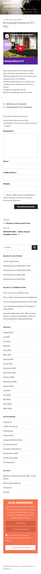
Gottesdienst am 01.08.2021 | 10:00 (17, 270)
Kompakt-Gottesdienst (16, 104)
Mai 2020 (7, 400)
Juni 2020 (7, 395)
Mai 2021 (6, 346)
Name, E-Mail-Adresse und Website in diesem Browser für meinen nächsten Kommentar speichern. (19, 197)
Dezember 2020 (9, 368)
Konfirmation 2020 (10, 453)
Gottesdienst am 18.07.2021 (14, 279)
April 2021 (7, 350)
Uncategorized (9, 462)
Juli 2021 (6, 337)
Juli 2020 (6, 391)
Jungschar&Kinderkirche (13, 440)
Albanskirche (12, 107)
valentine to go (23, 293)
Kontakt (6, 492)
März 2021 (7, 355)
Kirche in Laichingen (12, 5)
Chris (19, 19)
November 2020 (9, 373)
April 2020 (7, 404)
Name (6, 161)
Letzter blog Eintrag (11, 261)
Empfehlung (8, 431)
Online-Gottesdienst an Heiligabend (23, 297)
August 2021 (8, 333)
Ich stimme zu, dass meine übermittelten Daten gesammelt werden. (18, 538)
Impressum (7, 488)
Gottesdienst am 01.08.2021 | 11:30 (16, 266)
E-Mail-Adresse (10, 173)
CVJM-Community (10, 427)
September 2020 (10, 382)
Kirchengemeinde (10, 444)
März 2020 (7, 408)
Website (6, 184)
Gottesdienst (26, 107)
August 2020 (8, 386)
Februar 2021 (8, 359)
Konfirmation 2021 (10, 458)
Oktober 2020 (8, 377)
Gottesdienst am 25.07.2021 (14, 275)
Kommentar (8, 131)
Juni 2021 (6, 341)
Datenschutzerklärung (12, 483)
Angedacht (7, 422)
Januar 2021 (7, 364)
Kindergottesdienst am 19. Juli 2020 (23, 302)
